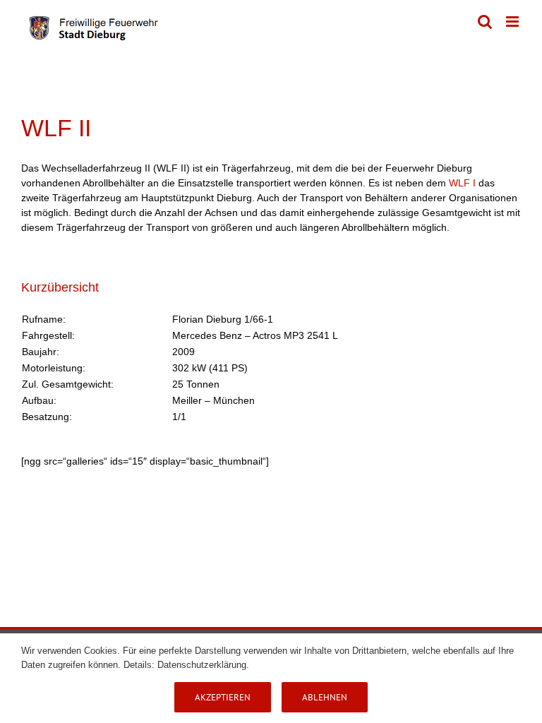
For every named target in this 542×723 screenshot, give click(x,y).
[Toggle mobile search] (485, 21)
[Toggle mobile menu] (513, 21)
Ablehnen (324, 697)
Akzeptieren (223, 697)
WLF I (462, 183)
